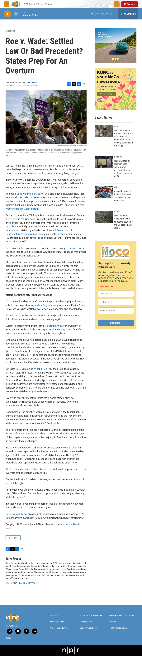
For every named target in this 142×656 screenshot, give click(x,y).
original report (42, 351)
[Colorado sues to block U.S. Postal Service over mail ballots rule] (104, 192)
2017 (28, 354)
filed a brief (12, 219)
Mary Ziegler (43, 305)
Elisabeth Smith (53, 325)
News (116, 126)
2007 (17, 354)
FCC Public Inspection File (91, 615)
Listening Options (57, 622)
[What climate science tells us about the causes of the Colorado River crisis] (104, 217)
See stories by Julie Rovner (21, 583)
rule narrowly (76, 248)
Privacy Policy (86, 622)
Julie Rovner (31, 82)
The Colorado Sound (118, 628)
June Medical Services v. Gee (33, 193)
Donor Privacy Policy (88, 628)
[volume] (16, 14)
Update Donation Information (122, 615)
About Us (54, 615)
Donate (130, 4)
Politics (117, 187)
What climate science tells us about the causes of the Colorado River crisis (124, 221)
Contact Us (114, 622)
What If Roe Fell (42, 368)
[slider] (20, 13)
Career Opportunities (59, 628)
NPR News (10, 30)
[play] (7, 14)
